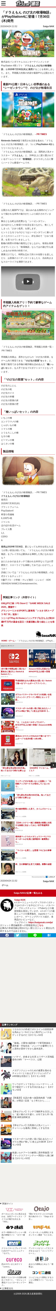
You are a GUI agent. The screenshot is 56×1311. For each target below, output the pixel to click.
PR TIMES (42, 134)
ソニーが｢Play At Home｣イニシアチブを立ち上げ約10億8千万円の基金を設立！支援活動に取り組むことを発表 (28, 622)
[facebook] (7, 935)
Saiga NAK (48, 26)
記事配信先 (7, 1288)
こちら (40, 925)
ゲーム (5, 885)
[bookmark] (49, 935)
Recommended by (38, 877)
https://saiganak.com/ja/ (40, 922)
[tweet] (17, 935)
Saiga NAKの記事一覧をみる (28, 893)
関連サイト (7, 1203)
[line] (35, 935)
